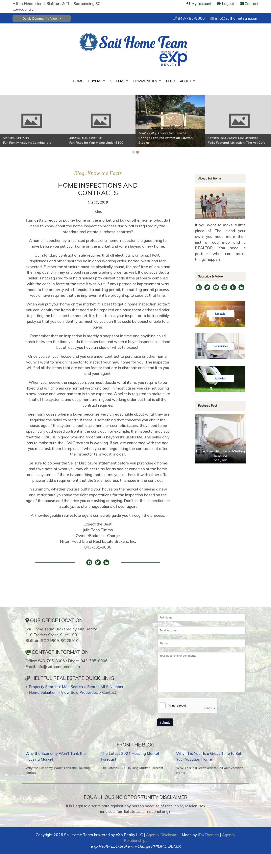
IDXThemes (208, 834)
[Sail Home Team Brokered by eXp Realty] (133, 49)
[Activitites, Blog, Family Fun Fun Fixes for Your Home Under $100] (101, 120)
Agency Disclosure (162, 834)
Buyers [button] (95, 81)
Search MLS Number (105, 686)
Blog (170, 81)
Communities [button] (145, 81)
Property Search (43, 686)
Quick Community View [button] (40, 18)
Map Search (72, 686)
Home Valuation (43, 692)
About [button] (186, 81)
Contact (109, 692)
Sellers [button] (117, 81)
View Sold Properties (79, 692)
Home (78, 81)
